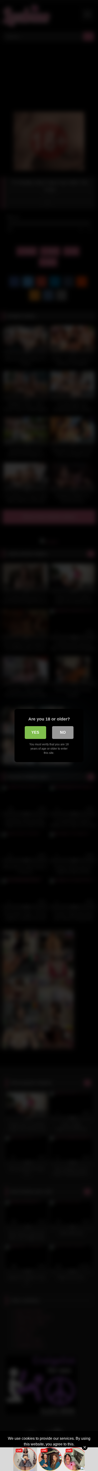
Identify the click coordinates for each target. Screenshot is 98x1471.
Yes (35, 732)
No (63, 732)
